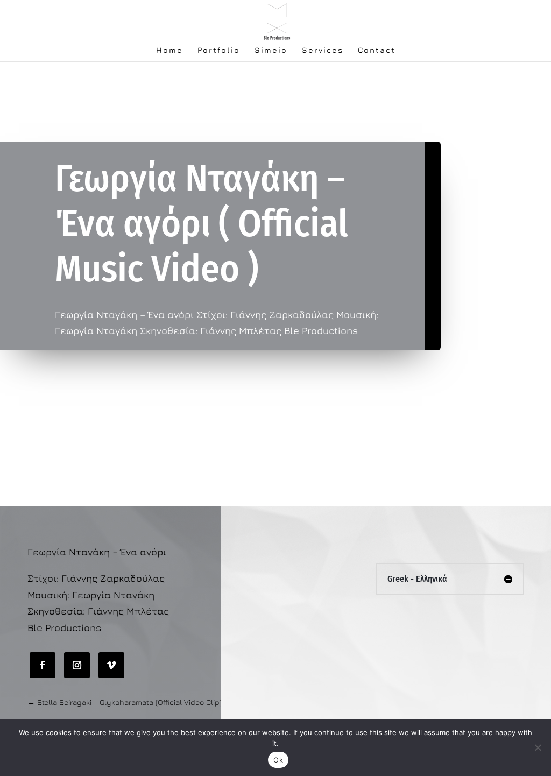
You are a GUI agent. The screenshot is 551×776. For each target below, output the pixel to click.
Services (322, 50)
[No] (537, 747)
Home (169, 50)
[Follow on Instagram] (77, 665)
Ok (278, 760)
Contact (376, 50)
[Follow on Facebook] (42, 665)
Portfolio (218, 50)
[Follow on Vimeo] (111, 665)
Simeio (271, 50)
